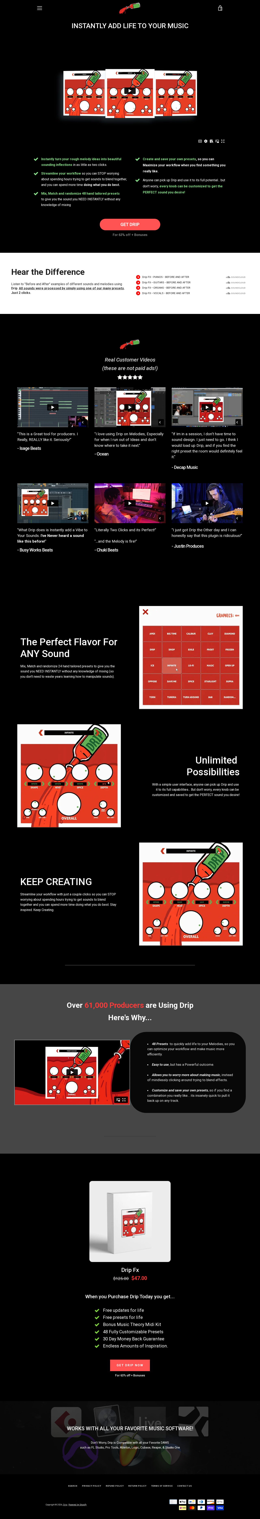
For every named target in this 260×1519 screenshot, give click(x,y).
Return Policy (137, 1486)
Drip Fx (130, 1270)
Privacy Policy (91, 1486)
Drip (65, 1504)
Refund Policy (115, 1486)
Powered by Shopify (77, 1504)
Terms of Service (162, 1486)
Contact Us (184, 1486)
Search (72, 1486)
